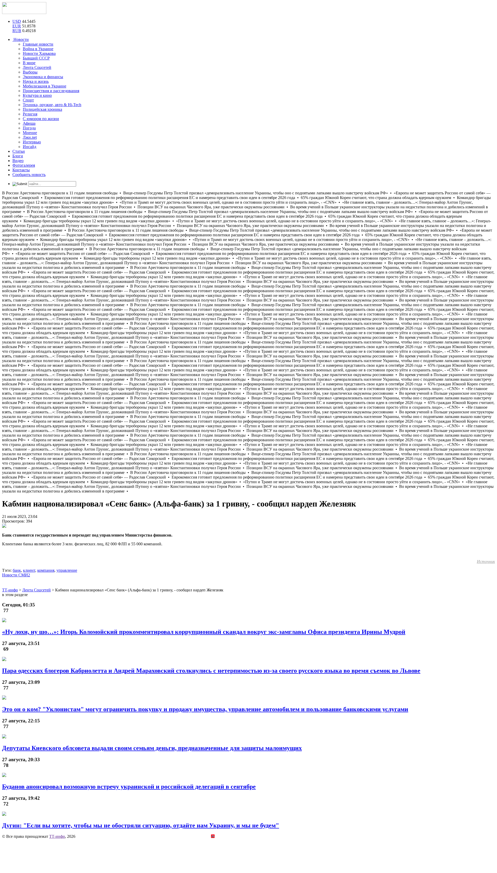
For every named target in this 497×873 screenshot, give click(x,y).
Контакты (21, 170)
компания (45, 570)
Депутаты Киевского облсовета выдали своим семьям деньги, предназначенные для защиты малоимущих (152, 748)
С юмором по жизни (41, 118)
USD (16, 21)
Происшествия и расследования (51, 91)
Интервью (32, 142)
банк (17, 570)
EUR (16, 26)
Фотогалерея (23, 165)
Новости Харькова (39, 53)
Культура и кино (37, 95)
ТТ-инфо (57, 836)
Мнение (30, 132)
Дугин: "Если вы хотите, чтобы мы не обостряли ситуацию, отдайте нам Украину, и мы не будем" (140, 825)
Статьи (18, 151)
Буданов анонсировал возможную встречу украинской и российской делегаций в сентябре (129, 786)
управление (66, 570)
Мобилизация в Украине (44, 86)
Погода (29, 128)
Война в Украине (38, 49)
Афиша (29, 123)
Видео (18, 160)
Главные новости (38, 44)
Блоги (17, 156)
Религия (30, 114)
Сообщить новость (29, 174)
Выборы (30, 72)
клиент (29, 570)
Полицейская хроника (42, 109)
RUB (16, 30)
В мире (29, 63)
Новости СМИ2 (16, 575)
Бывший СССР (36, 58)
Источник (486, 561)
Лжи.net (30, 137)
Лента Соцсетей (37, 67)
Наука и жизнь (36, 81)
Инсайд (29, 146)
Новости (20, 39)
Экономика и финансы (43, 77)
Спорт (28, 100)
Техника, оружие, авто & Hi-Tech (52, 104)
